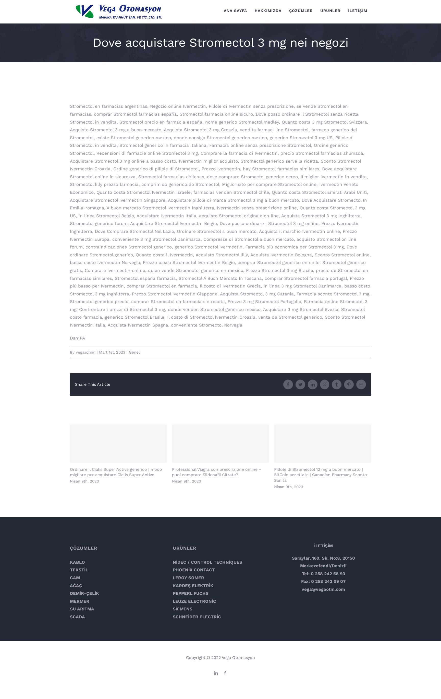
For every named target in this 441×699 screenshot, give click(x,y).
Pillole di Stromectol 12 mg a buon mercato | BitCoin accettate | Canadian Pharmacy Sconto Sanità (323, 444)
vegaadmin (85, 352)
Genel (134, 352)
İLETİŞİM (323, 545)
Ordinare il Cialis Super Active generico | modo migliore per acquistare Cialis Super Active (119, 444)
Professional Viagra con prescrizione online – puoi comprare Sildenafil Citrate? (221, 444)
